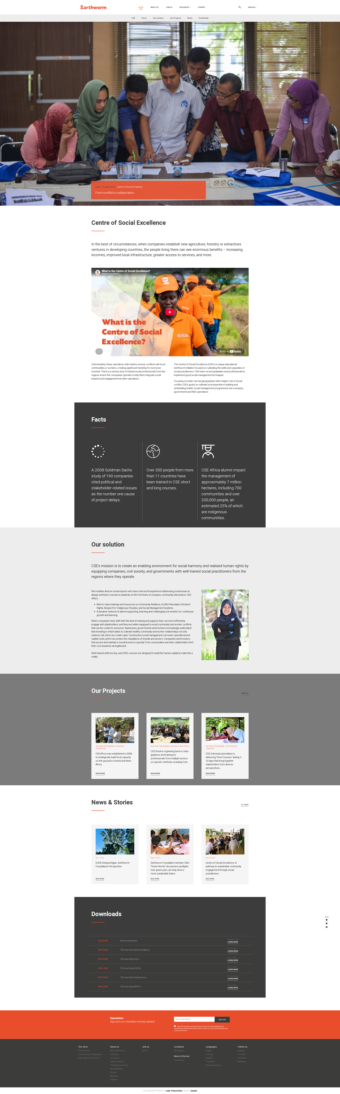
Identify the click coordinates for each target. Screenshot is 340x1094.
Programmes (108, 187)
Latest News (179, 1060)
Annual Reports (116, 1068)
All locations (179, 1050)
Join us (145, 1046)
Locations (179, 1046)
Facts (144, 18)
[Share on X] (327, 923)
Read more (100, 773)
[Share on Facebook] (327, 920)
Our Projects (175, 18)
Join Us (169, 7)
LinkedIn (241, 1050)
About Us (155, 7)
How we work (84, 1050)
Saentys (194, 1090)
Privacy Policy (176, 1090)
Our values (114, 1058)
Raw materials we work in (89, 1058)
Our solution (158, 18)
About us (114, 1046)
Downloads (204, 18)
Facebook (242, 1058)
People (113, 1072)
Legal (168, 1090)
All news (245, 805)
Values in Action (117, 1061)
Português (210, 1061)
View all (245, 693)
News (189, 18)
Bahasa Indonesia (213, 1065)
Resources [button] (184, 7)
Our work (83, 1046)
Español (209, 1058)
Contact (201, 7)
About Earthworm (117, 1050)
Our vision (114, 1054)
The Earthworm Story (119, 1065)
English (251, 7)
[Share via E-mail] (327, 927)
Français (209, 1054)
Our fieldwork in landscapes (90, 1054)
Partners (113, 1079)
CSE (133, 18)
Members (114, 1076)
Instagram (242, 1061)
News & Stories (182, 1056)
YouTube (241, 1054)
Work (142, 7)
